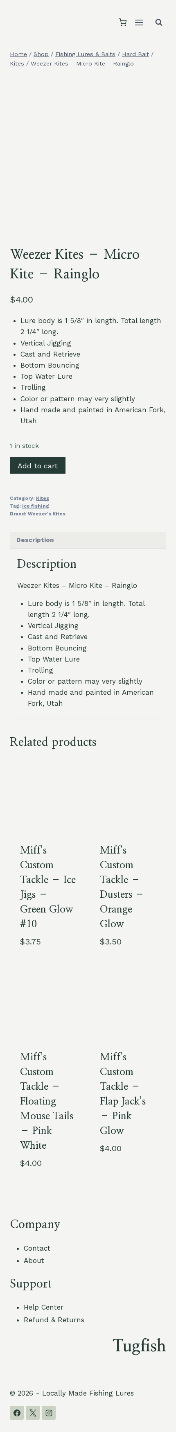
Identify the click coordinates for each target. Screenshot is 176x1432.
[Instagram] (49, 1413)
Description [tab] (35, 540)
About (34, 1260)
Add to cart (38, 465)
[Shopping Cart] (122, 22)
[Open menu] (139, 22)
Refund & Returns (54, 1320)
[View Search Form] (158, 22)
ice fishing (35, 506)
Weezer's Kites (46, 514)
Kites (42, 498)
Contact (37, 1248)
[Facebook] (17, 1413)
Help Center (43, 1307)
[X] (33, 1413)
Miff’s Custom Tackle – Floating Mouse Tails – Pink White (46, 1102)
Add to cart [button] (121, 1175)
